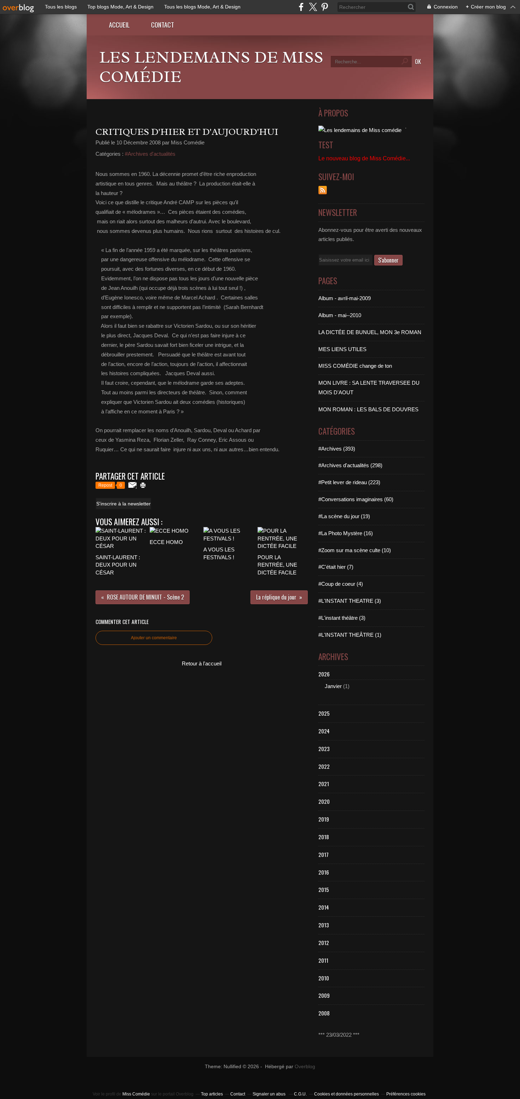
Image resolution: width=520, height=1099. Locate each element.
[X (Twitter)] (312, 7)
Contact (162, 24)
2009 (324, 995)
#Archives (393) (336, 449)
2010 (323, 978)
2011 (323, 960)
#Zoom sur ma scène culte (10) (354, 550)
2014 (323, 907)
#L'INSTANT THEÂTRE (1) (349, 635)
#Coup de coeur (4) (340, 584)
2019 (323, 819)
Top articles (212, 1094)
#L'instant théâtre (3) (341, 618)
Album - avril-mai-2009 (344, 298)
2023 (324, 748)
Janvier (333, 686)
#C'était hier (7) (335, 567)
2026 (324, 674)
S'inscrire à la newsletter (123, 503)
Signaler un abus (270, 1094)
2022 (324, 766)
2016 (323, 872)
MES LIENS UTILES (342, 349)
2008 (324, 1013)
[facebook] (301, 7)
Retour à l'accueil (201, 663)
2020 (324, 801)
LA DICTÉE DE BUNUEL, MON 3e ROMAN (369, 332)
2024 (324, 731)
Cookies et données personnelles (346, 1094)
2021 (323, 784)
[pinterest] (324, 7)
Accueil (119, 24)
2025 (324, 713)
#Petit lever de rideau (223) (349, 482)
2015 (323, 889)
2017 (323, 854)
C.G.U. (300, 1094)
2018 (323, 837)
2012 (323, 942)
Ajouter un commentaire (154, 637)
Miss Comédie (136, 1094)
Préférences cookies (406, 1094)
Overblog (305, 1066)
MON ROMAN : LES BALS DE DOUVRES (368, 409)
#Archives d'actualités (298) (350, 465)
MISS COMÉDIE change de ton (355, 366)
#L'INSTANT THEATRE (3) (349, 601)
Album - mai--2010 (339, 315)
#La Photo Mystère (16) (345, 533)
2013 (323, 925)
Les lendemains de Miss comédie (211, 67)
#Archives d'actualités (150, 154)
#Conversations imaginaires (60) (355, 499)
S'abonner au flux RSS (322, 190)
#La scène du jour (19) (344, 516)
